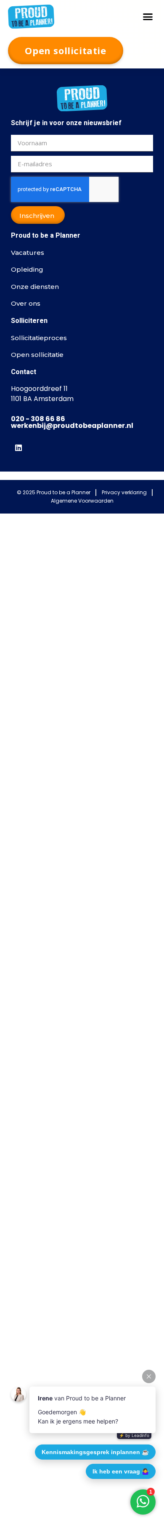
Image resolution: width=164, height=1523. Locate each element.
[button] (148, 16)
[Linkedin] (18, 446)
